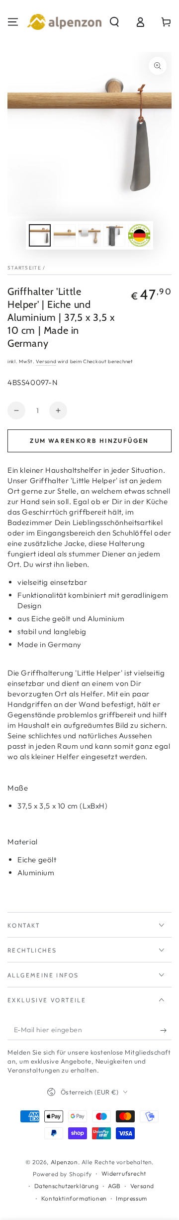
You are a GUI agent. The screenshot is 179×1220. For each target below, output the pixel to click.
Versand (46, 361)
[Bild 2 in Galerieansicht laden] (65, 235)
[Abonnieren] (166, 1030)
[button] (114, 21)
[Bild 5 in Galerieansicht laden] (139, 235)
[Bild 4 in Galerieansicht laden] (114, 235)
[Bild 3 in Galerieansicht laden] (89, 235)
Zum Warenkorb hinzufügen (89, 440)
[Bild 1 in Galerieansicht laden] (40, 235)
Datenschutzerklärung (66, 1186)
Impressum (131, 1198)
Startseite (24, 268)
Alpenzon (64, 1162)
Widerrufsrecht (123, 1173)
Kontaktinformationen (74, 1198)
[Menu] (13, 21)
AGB (114, 1186)
